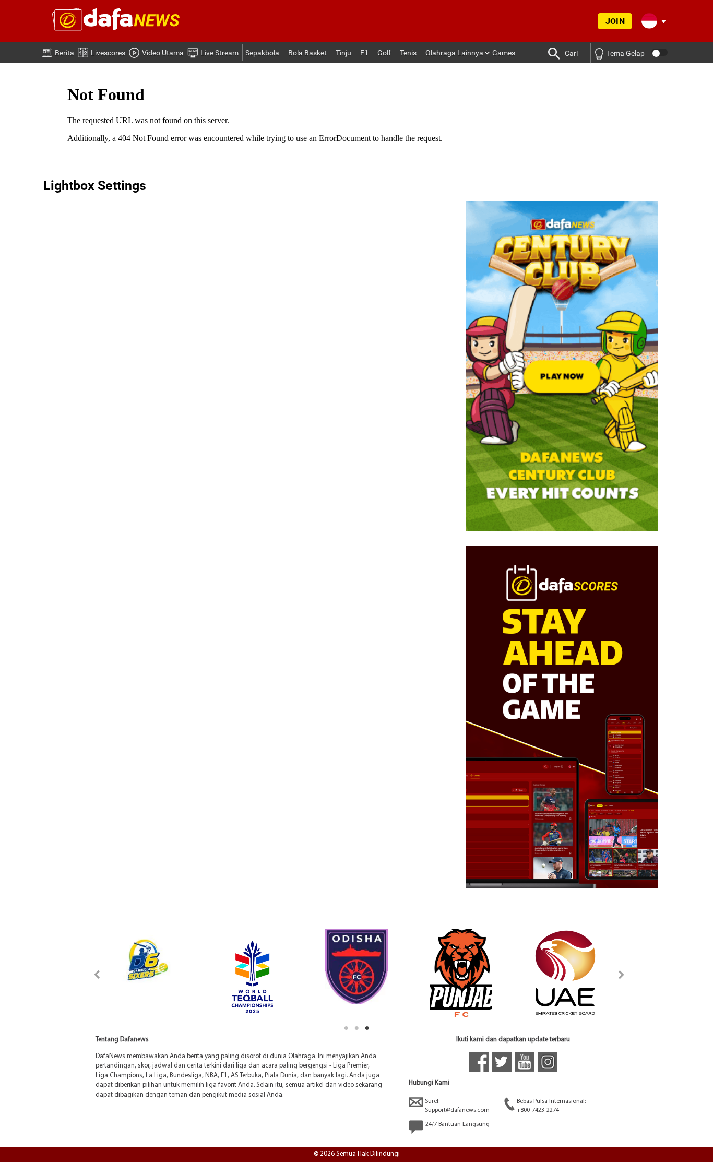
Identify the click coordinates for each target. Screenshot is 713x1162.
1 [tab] (346, 1028)
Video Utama (163, 53)
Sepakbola (262, 53)
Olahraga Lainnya (454, 53)
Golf (384, 53)
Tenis (408, 53)
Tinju (343, 53)
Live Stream (219, 53)
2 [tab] (356, 1028)
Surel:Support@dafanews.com (457, 1105)
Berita (64, 53)
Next (622, 974)
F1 (364, 53)
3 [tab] (367, 1028)
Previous (91, 974)
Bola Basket (307, 53)
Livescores (108, 53)
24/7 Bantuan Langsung (457, 1124)
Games (503, 53)
